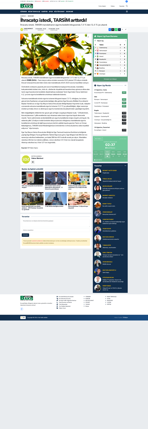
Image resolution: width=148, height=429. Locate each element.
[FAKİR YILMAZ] (97, 288)
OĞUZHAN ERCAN (108, 277)
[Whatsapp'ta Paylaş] (116, 29)
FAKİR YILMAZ (107, 286)
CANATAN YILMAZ (108, 219)
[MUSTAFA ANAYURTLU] (97, 271)
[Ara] (127, 6)
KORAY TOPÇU (107, 203)
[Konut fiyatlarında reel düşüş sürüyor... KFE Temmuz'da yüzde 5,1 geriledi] (33, 198)
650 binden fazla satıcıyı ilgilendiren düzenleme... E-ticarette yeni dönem (54, 187)
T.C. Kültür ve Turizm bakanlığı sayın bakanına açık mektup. (114, 222)
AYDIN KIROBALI (107, 262)
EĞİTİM (109, 304)
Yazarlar (121, 6)
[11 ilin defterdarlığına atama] (56, 198)
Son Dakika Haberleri (65, 306)
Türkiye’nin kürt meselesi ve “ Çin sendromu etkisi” (113, 256)
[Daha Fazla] (119, 29)
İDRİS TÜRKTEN (107, 252)
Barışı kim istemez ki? (109, 214)
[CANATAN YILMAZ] (97, 221)
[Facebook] (21, 309)
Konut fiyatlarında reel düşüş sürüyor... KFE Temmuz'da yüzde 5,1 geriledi (32, 208)
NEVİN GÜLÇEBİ (107, 186)
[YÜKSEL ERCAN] (97, 180)
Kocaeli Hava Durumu (65, 298)
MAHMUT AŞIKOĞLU (109, 195)
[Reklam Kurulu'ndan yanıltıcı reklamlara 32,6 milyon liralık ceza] (79, 178)
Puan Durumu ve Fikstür (65, 302)
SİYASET (87, 302)
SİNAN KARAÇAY (107, 212)
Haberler (23, 16)
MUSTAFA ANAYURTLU (109, 270)
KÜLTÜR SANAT (59, 11)
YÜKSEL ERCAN (107, 179)
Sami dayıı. (106, 272)
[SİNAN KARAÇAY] (97, 213)
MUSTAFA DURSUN (108, 237)
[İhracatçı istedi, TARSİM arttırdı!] (55, 54)
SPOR (51, 11)
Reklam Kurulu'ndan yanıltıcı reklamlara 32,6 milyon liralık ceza (77, 187)
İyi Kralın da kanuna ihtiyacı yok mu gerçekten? (113, 189)
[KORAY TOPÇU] (97, 205)
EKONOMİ (69, 11)
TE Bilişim (125, 317)
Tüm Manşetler (63, 304)
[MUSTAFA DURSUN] (97, 238)
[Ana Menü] (127, 12)
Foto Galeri (102, 6)
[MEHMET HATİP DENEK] (97, 171)
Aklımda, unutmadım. (109, 247)
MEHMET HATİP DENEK (110, 170)
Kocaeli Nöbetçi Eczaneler (66, 296)
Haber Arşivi (62, 308)
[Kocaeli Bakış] (26, 6)
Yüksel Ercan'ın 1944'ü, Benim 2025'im (112, 289)
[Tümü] (125, 165)
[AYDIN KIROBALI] (97, 263)
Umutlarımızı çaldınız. (109, 231)
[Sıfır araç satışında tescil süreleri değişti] (33, 178)
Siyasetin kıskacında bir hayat (112, 181)
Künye (87, 306)
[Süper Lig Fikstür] (125, 85)
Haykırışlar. (106, 173)
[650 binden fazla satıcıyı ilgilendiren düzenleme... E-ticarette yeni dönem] (56, 178)
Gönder (25, 235)
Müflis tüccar (107, 264)
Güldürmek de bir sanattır (111, 239)
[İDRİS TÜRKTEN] (97, 254)
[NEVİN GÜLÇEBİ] (97, 188)
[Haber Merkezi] (26, 159)
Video (113, 6)
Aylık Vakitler (99, 160)
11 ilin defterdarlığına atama (54, 206)
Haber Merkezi (37, 158)
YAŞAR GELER (107, 228)
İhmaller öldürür (108, 198)
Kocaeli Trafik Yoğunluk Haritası (67, 300)
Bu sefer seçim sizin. (109, 206)
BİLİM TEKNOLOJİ (34, 11)
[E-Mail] (32, 162)
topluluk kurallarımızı (37, 240)
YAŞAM (87, 304)
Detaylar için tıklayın (110, 79)
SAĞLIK (109, 302)
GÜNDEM (23, 11)
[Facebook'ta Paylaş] (110, 29)
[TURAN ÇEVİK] (97, 246)
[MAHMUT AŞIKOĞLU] (97, 196)
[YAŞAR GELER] (97, 230)
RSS (24, 317)
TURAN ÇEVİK (107, 245)
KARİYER (44, 11)
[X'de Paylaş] (112, 29)
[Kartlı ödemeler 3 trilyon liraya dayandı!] (79, 198)
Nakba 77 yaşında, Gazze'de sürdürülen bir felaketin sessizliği (113, 280)
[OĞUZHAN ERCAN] (97, 279)
